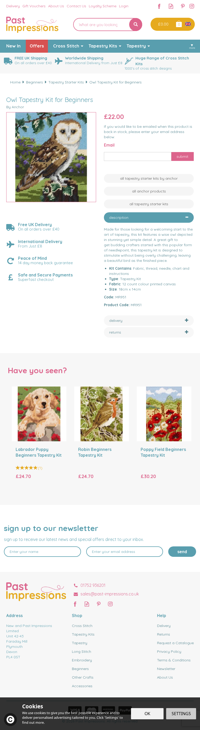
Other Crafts (82, 677)
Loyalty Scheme (102, 6)
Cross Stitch (82, 625)
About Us (165, 677)
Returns (163, 634)
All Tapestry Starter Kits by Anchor (149, 178)
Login (123, 6)
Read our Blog (171, 6)
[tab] (149, 217)
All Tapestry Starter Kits (148, 204)
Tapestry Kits (83, 634)
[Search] (135, 24)
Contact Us (76, 6)
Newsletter (166, 668)
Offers (37, 46)
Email (109, 145)
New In (13, 46)
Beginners (80, 668)
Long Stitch (81, 651)
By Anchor (15, 107)
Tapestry (79, 643)
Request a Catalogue (175, 643)
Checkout (163, 24)
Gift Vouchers (34, 6)
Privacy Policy (169, 651)
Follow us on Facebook (159, 6)
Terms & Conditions (174, 660)
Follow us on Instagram (192, 6)
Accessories (82, 686)
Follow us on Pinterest (182, 6)
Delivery (164, 625)
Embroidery (82, 660)
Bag (178, 23)
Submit (182, 156)
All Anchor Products (149, 191)
